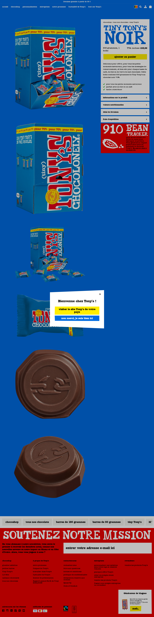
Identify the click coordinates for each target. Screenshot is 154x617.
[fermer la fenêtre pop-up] (100, 294)
